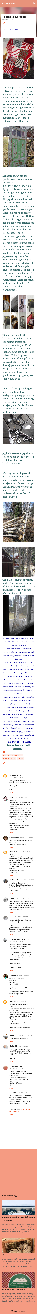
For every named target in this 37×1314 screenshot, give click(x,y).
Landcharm (13, 1035)
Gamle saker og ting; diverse (12, 755)
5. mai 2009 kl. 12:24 (25, 975)
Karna (11, 917)
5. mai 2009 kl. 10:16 (16, 941)
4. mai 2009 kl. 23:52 (23, 898)
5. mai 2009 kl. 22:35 (25, 1035)
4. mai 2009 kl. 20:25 (24, 852)
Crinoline (12, 898)
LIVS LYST (13, 1046)
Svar (11, 793)
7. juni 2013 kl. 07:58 (23, 1092)
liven (11, 1001)
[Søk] (34, 3)
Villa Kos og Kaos (16, 1066)
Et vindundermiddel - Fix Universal (13, 1289)
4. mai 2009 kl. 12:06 (20, 797)
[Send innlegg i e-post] (3, 753)
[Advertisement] (18, 1170)
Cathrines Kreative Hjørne (19, 939)
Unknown (13, 852)
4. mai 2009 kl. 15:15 (26, 837)
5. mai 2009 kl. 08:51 (21, 917)
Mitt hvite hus (14, 880)
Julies (11, 797)
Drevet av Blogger (19, 1311)
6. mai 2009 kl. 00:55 (24, 1046)
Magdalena (13, 975)
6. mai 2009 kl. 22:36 (16, 1068)
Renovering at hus (9, 758)
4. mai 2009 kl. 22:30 (27, 880)
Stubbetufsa (14, 837)
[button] (3, 23)
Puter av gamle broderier (10, 1255)
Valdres (20, 758)
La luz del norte (15, 775)
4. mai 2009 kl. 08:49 (16, 777)
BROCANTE (10, 3)
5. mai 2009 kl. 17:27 (20, 1001)
